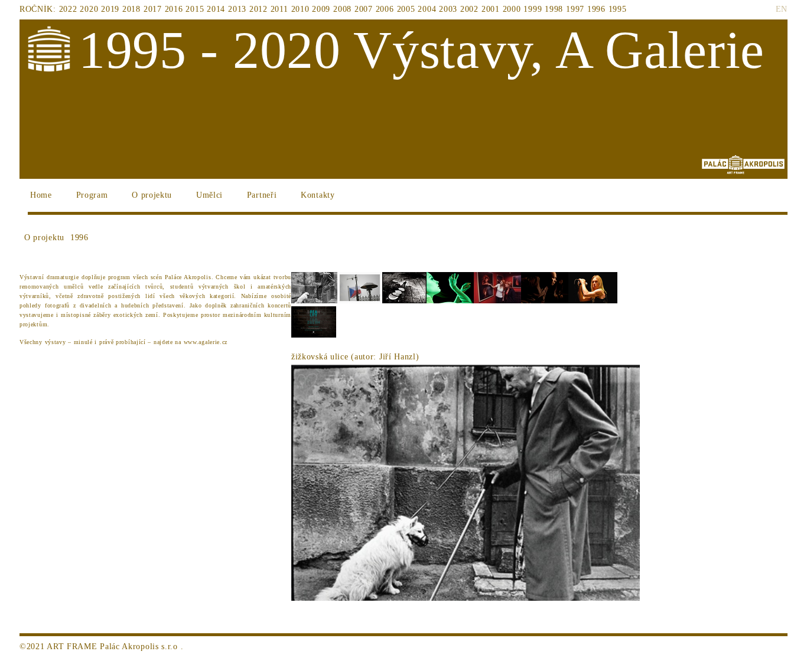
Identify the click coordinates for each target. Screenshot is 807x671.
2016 (174, 9)
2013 (237, 9)
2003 (448, 9)
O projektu (152, 195)
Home (41, 195)
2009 (321, 9)
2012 (258, 9)
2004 (427, 9)
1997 (575, 9)
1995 (617, 9)
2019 (110, 9)
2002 (469, 9)
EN (782, 9)
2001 (490, 9)
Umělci (209, 195)
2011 (279, 9)
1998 (554, 9)
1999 (532, 9)
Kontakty (318, 195)
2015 (195, 9)
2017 (153, 9)
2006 (385, 9)
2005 (406, 9)
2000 (512, 9)
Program (92, 195)
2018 (131, 9)
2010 (300, 9)
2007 (363, 9)
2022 (68, 9)
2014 (216, 9)
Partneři (262, 195)
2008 (342, 9)
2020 (89, 9)
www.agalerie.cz (207, 342)
